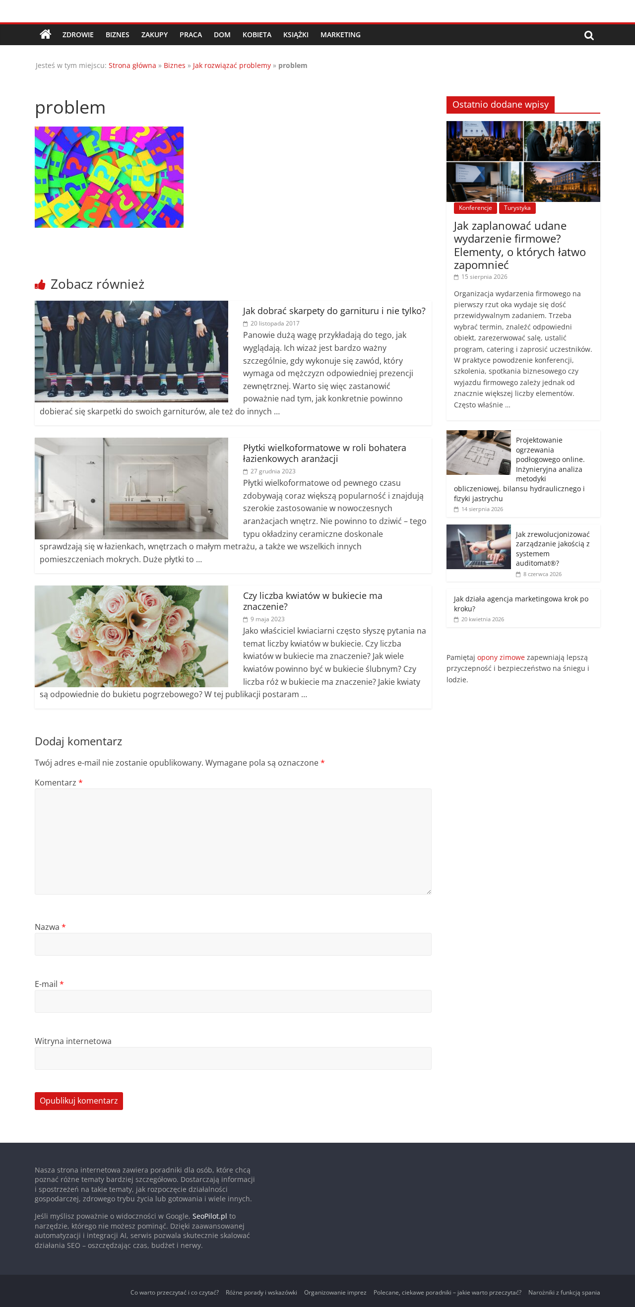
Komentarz (59, 782)
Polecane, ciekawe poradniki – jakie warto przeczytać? (447, 1292)
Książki (296, 34)
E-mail (49, 984)
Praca (191, 34)
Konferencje (475, 207)
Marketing (340, 34)
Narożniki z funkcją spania (564, 1292)
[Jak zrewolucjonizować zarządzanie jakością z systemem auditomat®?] (478, 529)
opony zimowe (501, 657)
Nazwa (50, 926)
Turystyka (517, 207)
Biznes (117, 34)
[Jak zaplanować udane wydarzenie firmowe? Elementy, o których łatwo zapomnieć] (523, 126)
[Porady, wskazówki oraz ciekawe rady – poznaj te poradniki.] (46, 34)
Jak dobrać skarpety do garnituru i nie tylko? (334, 311)
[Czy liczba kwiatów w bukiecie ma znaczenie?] (131, 591)
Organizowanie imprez (335, 1292)
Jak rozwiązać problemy (232, 65)
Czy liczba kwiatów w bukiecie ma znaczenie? (312, 600)
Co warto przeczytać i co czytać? (174, 1292)
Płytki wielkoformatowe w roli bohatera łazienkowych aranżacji (324, 453)
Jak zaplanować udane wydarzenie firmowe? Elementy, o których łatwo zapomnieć (520, 245)
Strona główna (132, 65)
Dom (222, 34)
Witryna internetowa (73, 1041)
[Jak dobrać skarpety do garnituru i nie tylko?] (131, 306)
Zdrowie (78, 34)
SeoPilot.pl (209, 1216)
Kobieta (257, 34)
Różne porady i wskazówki (261, 1292)
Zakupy (154, 34)
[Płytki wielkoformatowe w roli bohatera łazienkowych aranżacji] (131, 443)
